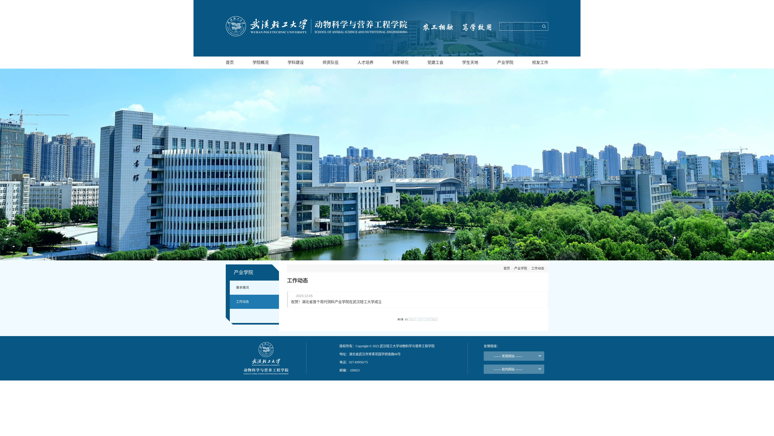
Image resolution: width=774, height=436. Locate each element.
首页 (230, 62)
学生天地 (470, 62)
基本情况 (242, 287)
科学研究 (400, 62)
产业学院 (505, 62)
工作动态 (242, 301)
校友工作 (540, 62)
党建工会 (435, 62)
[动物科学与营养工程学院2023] (317, 26)
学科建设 (296, 62)
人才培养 (365, 62)
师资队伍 (330, 62)
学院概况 (261, 62)
